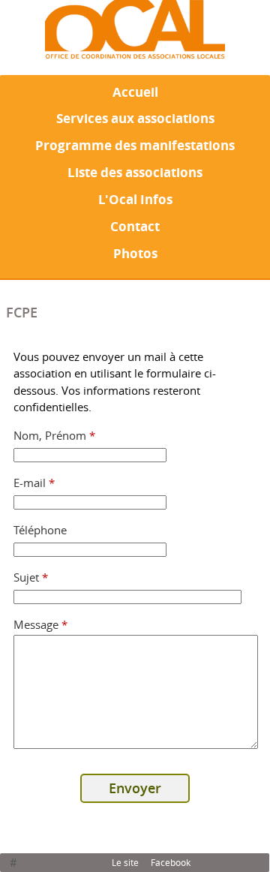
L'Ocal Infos (135, 199)
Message (41, 624)
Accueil (135, 92)
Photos (135, 253)
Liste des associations (135, 172)
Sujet (31, 577)
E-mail (35, 482)
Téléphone (40, 529)
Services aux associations (135, 118)
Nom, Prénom (55, 435)
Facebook (170, 862)
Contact (135, 226)
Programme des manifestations (135, 145)
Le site (125, 862)
